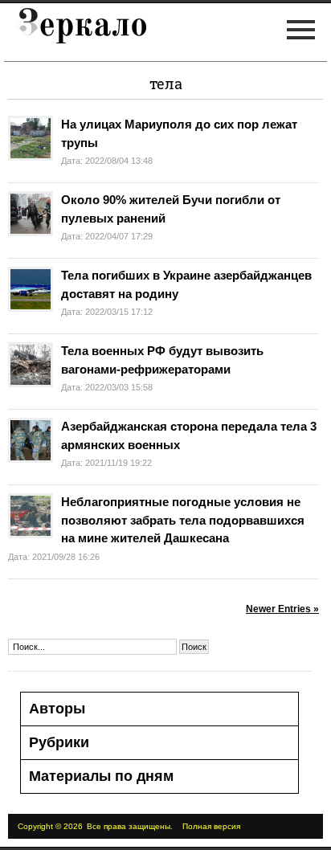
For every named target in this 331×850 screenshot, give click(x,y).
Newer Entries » (282, 609)
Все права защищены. (130, 826)
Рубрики (59, 742)
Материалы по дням (101, 776)
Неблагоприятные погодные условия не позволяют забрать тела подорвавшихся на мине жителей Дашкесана (182, 520)
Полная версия (211, 826)
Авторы (57, 709)
